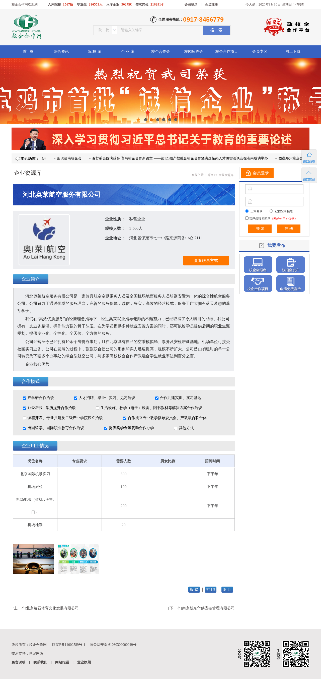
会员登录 (191, 4)
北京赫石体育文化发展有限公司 (52, 608)
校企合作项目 (226, 51)
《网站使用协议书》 (283, 218)
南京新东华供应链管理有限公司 (208, 608)
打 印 (210, 590)
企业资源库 (225, 175)
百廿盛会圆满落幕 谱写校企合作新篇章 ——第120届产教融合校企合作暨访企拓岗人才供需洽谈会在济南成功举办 (162, 158)
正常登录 (257, 211)
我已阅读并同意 (273, 218)
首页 (210, 175)
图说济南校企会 (51, 158)
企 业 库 (127, 51)
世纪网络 (36, 653)
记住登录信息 (284, 211)
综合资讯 (61, 51)
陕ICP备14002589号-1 (68, 645)
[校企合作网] (26, 27)
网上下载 (292, 51)
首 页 (28, 51)
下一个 (175, 608)
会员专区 (259, 51)
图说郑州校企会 (273, 158)
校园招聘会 (193, 51)
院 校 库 (94, 51)
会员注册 (211, 4)
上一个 (19, 608)
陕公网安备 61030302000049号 (113, 645)
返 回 (227, 590)
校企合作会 (160, 51)
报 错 (194, 590)
